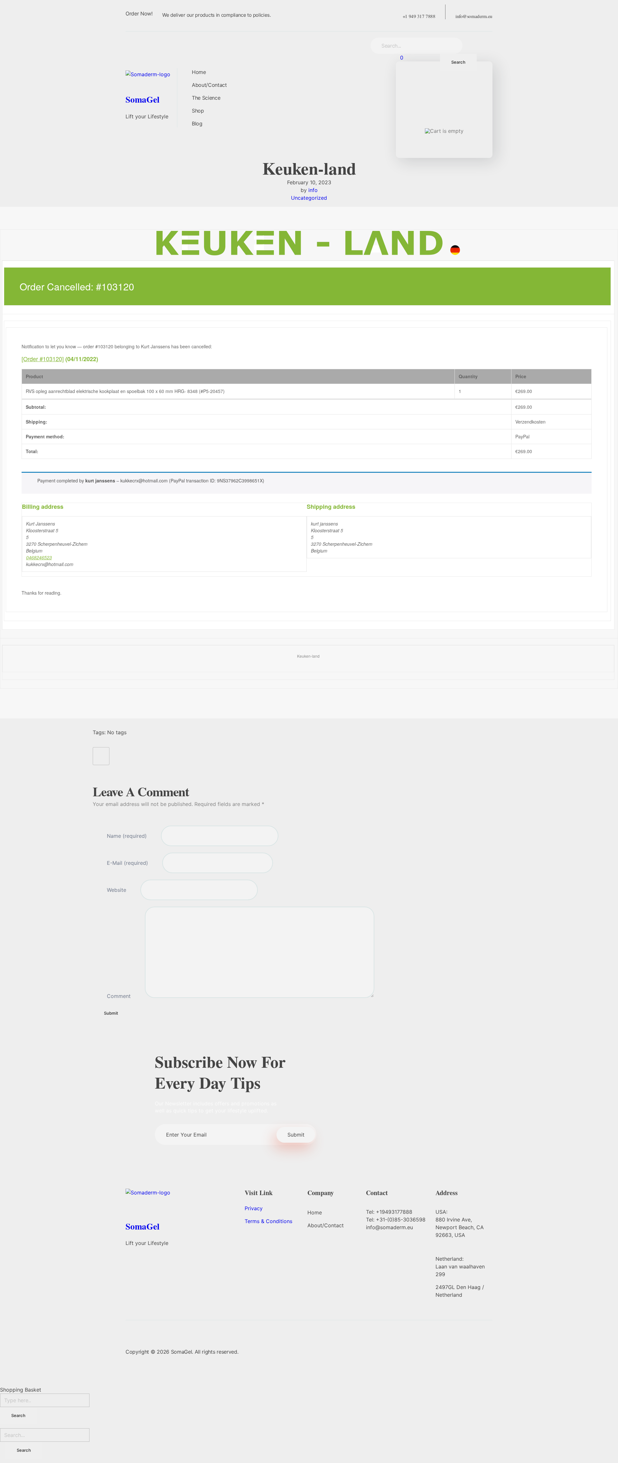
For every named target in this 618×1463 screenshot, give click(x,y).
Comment (119, 996)
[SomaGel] (154, 80)
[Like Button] (101, 756)
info (313, 190)
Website (116, 890)
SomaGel (143, 99)
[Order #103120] (43, 358)
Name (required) (127, 836)
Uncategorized (309, 198)
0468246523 (39, 557)
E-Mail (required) (127, 863)
